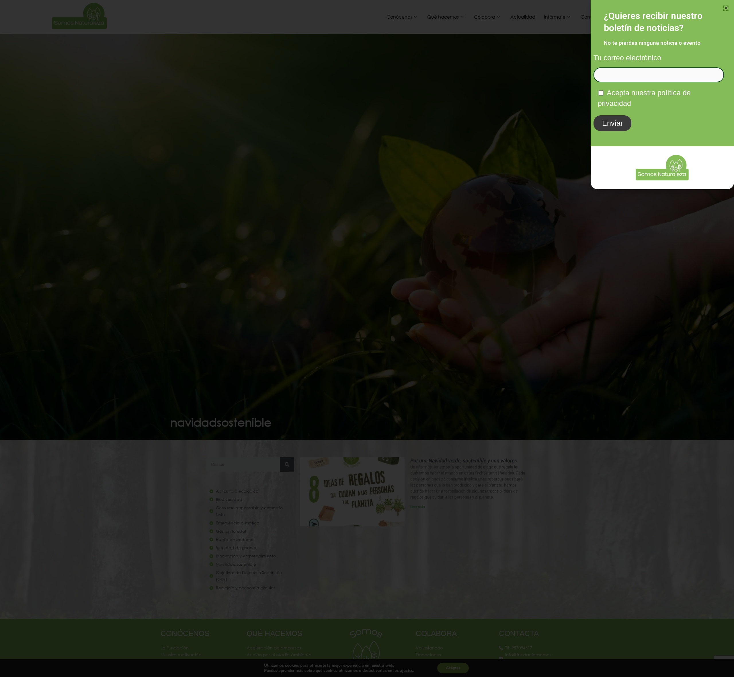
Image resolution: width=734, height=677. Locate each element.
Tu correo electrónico (627, 58)
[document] (367, 338)
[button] (726, 8)
